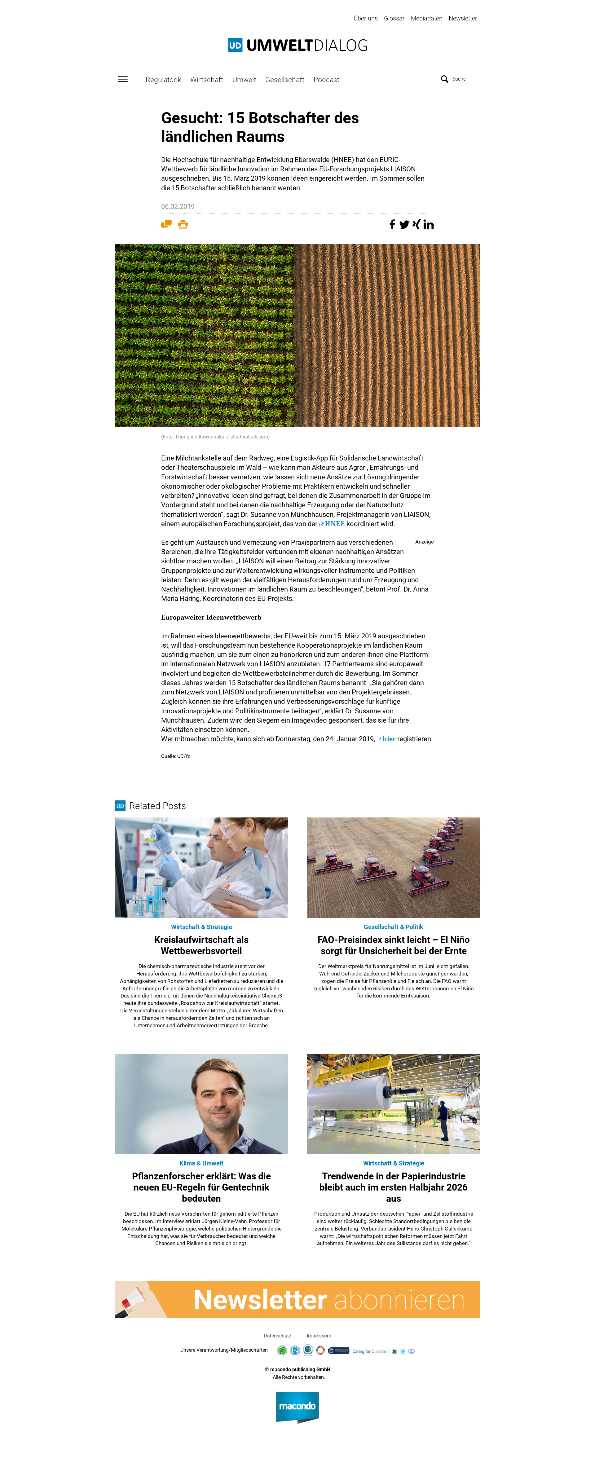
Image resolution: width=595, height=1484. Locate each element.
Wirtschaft (206, 79)
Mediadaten (427, 18)
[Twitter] (405, 227)
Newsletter (463, 18)
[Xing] (417, 227)
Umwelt (244, 79)
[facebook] (393, 227)
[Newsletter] (297, 1299)
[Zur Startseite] (297, 45)
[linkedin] (428, 227)
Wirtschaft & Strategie (201, 927)
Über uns (366, 18)
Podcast (326, 79)
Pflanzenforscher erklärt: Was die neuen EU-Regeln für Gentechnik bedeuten (201, 1187)
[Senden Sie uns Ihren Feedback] (166, 225)
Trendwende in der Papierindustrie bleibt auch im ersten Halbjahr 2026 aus (394, 1187)
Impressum (319, 1336)
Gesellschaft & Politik (393, 927)
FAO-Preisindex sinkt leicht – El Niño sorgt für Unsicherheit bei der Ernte (394, 945)
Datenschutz (277, 1336)
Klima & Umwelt (201, 1163)
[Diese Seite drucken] (183, 225)
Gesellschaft (284, 79)
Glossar (394, 18)
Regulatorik (163, 79)
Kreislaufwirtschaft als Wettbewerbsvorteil (201, 945)
